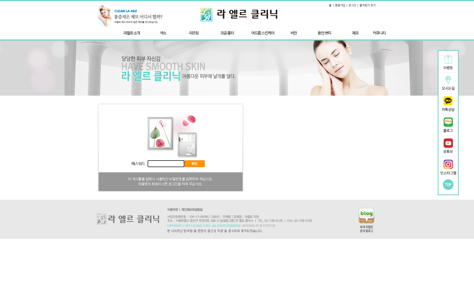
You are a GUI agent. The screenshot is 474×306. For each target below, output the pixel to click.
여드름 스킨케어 (262, 33)
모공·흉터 (227, 33)
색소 (163, 33)
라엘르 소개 (131, 33)
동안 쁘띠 (324, 33)
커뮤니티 (379, 33)
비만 (293, 33)
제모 (355, 33)
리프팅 (194, 33)
